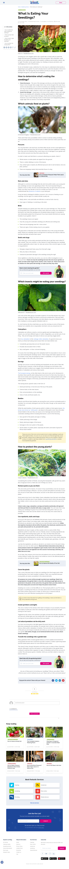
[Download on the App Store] (44, 858)
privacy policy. (41, 827)
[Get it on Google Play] (53, 858)
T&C (17, 854)
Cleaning (32, 842)
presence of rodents (34, 191)
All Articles (5, 842)
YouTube (46, 853)
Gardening (32, 848)
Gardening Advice (25, 6)
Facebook (4, 47)
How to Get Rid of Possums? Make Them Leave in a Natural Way (51, 175)
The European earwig (24, 373)
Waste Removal (33, 850)
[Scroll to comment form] (13, 47)
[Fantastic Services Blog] (34, 2)
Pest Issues (5, 850)
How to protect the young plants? (8, 44)
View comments (34, 713)
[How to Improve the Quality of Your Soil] (36, 563)
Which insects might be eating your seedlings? (9, 40)
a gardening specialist (50, 439)
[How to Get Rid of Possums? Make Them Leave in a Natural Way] (36, 174)
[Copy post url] (15, 47)
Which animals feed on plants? (9, 35)
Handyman (32, 846)
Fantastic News (6, 852)
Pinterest (11, 47)
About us (18, 844)
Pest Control (33, 844)
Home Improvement (7, 848)
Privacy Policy (19, 846)
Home (19, 6)
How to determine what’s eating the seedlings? (8, 31)
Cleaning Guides (6, 844)
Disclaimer (18, 850)
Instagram (50, 853)
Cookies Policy (19, 848)
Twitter (6, 47)
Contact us (18, 852)
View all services (34, 803)
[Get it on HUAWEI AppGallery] (61, 858)
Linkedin (8, 47)
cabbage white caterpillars (41, 339)
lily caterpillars (25, 339)
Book (60, 2)
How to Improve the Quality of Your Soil (49, 563)
